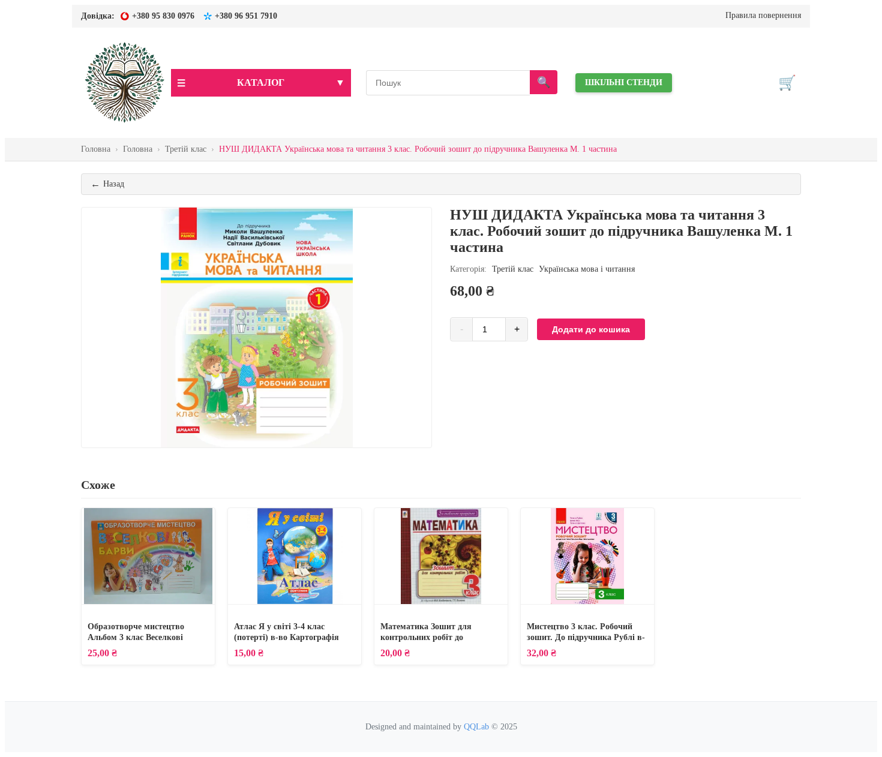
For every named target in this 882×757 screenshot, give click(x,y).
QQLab (476, 726)
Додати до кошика (591, 329)
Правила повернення (763, 15)
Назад (107, 184)
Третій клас (513, 269)
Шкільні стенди (623, 82)
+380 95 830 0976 (163, 15)
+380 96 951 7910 (246, 15)
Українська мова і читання (587, 269)
